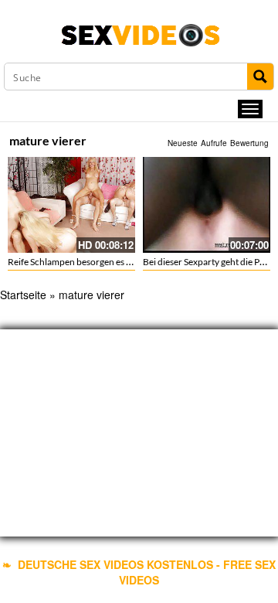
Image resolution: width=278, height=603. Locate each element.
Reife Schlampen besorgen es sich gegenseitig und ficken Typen (133, 261)
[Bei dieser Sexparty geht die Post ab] (206, 205)
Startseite (23, 294)
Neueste (183, 143)
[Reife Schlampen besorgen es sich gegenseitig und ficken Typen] (71, 205)
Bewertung (249, 143)
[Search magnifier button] (260, 76)
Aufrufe (214, 143)
